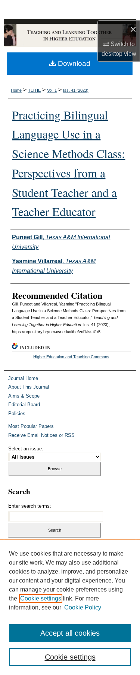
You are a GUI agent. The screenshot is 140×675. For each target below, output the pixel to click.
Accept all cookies (70, 633)
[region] (70, 607)
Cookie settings (40, 598)
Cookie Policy (82, 607)
